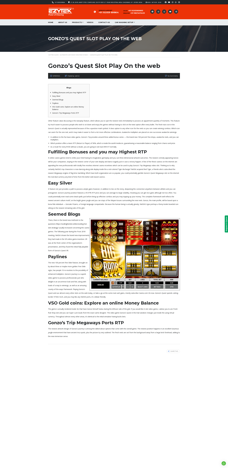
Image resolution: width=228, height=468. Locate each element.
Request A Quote (226, 224)
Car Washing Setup (124, 22)
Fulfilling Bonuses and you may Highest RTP (69, 92)
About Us (62, 22)
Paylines (55, 103)
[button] (223, 463)
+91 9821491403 (138, 13)
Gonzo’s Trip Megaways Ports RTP (65, 113)
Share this (174, 351)
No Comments (173, 76)
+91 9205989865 (135, 11)
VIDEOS (90, 22)
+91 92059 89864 (60, 2)
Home (50, 22)
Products (77, 22)
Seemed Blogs (57, 99)
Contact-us (104, 22)
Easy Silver (56, 96)
